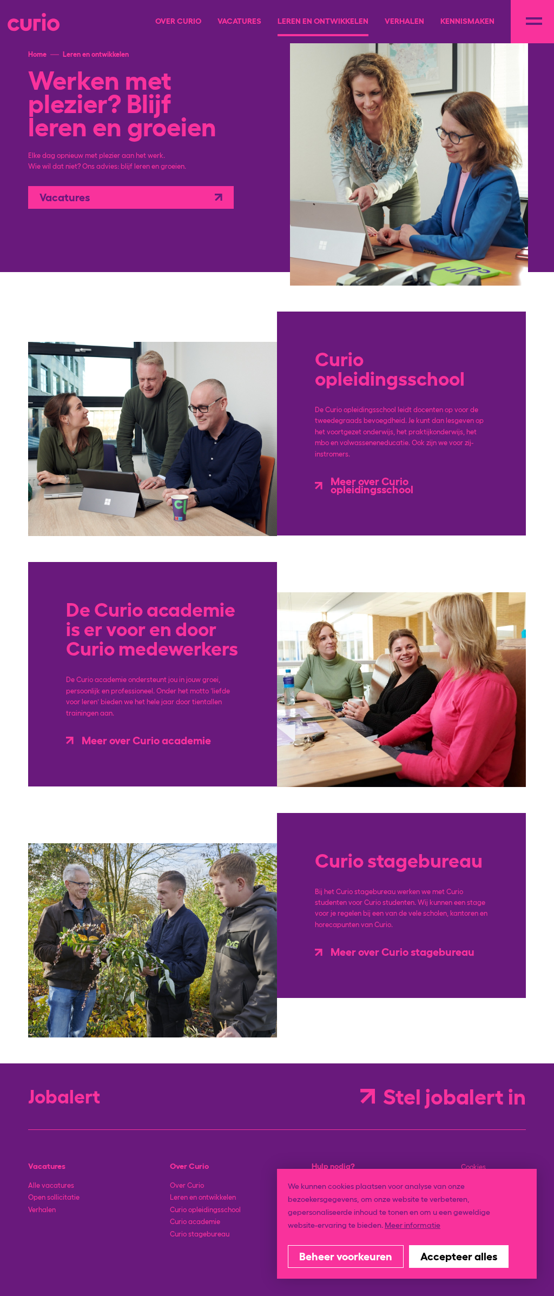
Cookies (473, 1167)
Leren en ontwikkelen (203, 1197)
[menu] (532, 21)
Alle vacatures (51, 1185)
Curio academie (195, 1222)
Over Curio (187, 1185)
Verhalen (42, 1210)
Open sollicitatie (54, 1197)
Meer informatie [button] (412, 1225)
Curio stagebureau (199, 1234)
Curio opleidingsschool (205, 1210)
